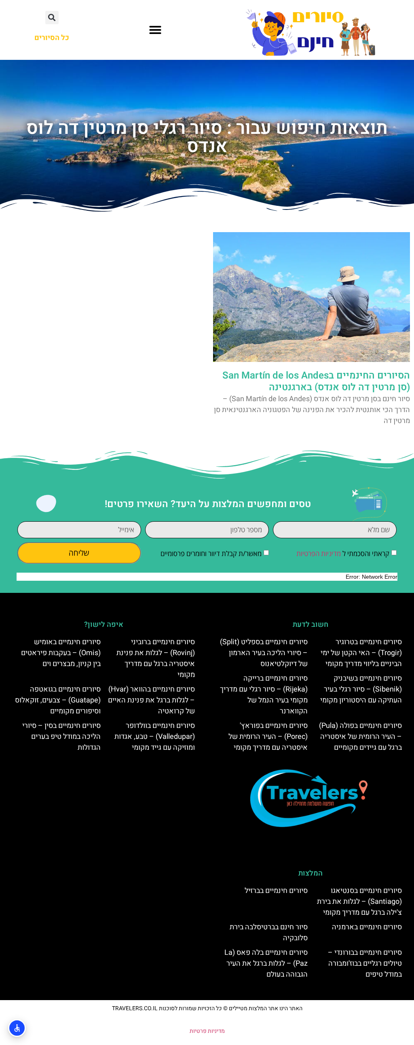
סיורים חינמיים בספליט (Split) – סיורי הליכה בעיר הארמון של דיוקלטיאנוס (264, 653)
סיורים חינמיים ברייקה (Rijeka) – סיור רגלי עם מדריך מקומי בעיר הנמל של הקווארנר (264, 695)
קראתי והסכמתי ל (342, 553)
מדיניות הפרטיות (318, 553)
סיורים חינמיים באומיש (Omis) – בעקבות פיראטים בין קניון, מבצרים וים (61, 653)
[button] (155, 30)
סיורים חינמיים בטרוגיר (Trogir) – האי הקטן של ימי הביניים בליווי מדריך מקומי (361, 653)
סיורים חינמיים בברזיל (276, 890)
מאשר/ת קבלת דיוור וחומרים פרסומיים (211, 553)
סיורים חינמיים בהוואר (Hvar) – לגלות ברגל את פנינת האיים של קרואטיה (151, 700)
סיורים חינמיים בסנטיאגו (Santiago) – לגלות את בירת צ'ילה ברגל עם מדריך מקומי (359, 901)
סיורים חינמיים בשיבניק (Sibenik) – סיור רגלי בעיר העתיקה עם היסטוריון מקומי (361, 689)
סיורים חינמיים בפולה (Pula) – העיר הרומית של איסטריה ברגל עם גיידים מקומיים (360, 736)
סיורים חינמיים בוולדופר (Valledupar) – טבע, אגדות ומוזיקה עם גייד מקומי (154, 736)
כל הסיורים (51, 37)
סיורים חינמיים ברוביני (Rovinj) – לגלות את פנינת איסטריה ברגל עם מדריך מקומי (155, 658)
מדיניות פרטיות (207, 1031)
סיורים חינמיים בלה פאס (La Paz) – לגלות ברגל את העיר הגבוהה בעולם (266, 963)
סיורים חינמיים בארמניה (367, 927)
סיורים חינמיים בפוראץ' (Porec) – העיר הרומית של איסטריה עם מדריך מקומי (268, 736)
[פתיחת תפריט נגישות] (17, 1028)
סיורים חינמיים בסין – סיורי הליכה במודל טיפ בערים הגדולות (61, 736)
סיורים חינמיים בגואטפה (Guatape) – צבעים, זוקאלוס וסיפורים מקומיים (58, 700)
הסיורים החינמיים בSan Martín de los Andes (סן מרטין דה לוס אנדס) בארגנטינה (316, 381)
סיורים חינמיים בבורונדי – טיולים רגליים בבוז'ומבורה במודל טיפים (365, 963)
